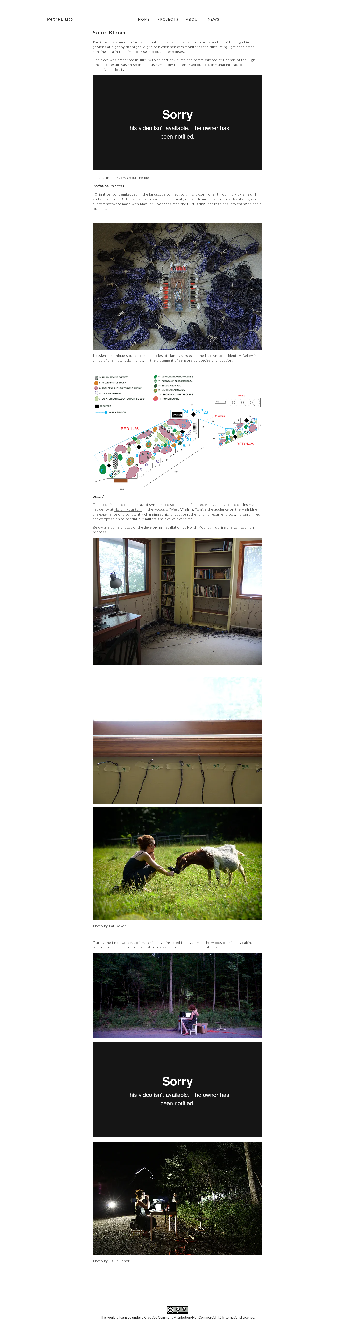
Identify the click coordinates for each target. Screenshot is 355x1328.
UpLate (180, 60)
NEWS (214, 19)
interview (118, 178)
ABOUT (193, 19)
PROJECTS (168, 19)
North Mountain (128, 509)
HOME (144, 19)
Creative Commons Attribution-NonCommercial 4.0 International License (199, 1317)
